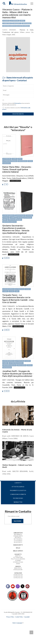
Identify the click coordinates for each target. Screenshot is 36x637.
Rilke (20, 158)
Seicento (18, 537)
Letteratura (18, 557)
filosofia (6, 20)
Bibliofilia (18, 568)
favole (30, 365)
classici (14, 158)
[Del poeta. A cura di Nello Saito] (9, 145)
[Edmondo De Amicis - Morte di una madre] (18, 415)
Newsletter (18, 502)
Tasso (17, 291)
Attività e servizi (18, 486)
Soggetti (18, 554)
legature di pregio (23, 26)
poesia (30, 161)
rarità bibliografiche (9, 26)
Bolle (18, 548)
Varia (18, 563)
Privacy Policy (10, 617)
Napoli (22, 20)
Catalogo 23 (18, 576)
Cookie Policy (19, 617)
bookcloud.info (21, 620)
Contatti (18, 483)
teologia (29, 215)
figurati (27, 289)
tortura (19, 217)
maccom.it (12, 620)
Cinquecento (18, 536)
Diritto (18, 556)
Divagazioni (18, 569)
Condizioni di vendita (18, 494)
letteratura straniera (9, 161)
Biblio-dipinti (18, 551)
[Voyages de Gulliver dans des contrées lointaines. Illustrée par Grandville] (9, 347)
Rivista (18, 566)
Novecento (6, 163)
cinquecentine (20, 215)
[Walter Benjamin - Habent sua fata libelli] (18, 451)
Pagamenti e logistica (18, 490)
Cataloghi (18, 573)
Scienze (18, 560)
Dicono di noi (18, 498)
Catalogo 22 (18, 577)
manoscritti (16, 23)
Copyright (27, 617)
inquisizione (27, 217)
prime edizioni (27, 23)
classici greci (7, 23)
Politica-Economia (18, 559)
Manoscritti (18, 545)
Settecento (18, 539)
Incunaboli (18, 534)
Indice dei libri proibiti (15, 219)
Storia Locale (18, 562)
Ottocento (18, 540)
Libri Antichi (18, 533)
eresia (5, 219)
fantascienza (7, 367)
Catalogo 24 (18, 574)
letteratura (14, 20)
